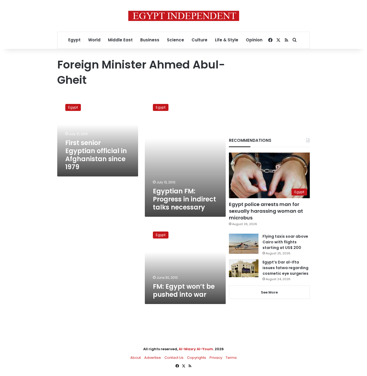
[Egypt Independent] (183, 16)
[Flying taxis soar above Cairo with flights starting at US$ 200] (243, 244)
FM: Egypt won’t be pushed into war (184, 290)
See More (269, 292)
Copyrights (196, 357)
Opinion (254, 40)
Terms (231, 357)
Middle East (120, 40)
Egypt (74, 40)
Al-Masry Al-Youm (196, 349)
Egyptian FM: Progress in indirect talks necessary (184, 199)
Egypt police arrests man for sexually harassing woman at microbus (266, 211)
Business (149, 40)
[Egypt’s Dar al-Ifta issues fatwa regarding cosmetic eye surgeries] (243, 268)
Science (175, 40)
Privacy (216, 357)
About (135, 357)
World (94, 40)
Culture (199, 40)
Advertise (152, 357)
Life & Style (226, 40)
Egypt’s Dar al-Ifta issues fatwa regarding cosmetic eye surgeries (285, 267)
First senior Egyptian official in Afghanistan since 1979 (96, 154)
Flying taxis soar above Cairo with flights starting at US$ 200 (285, 242)
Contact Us (174, 357)
